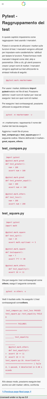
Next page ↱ (25, 391)
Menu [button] (3, 4)
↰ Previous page (10, 391)
